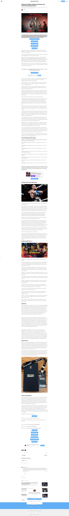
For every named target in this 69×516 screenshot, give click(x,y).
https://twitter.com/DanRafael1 (32, 426)
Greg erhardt (24, 467)
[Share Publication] (60, 1)
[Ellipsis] (47, 467)
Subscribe (63, 1)
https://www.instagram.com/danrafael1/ (34, 424)
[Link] (20, 138)
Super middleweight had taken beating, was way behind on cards (29, 484)
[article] (34, 484)
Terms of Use (38, 500)
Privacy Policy (39, 501)
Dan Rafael (24, 9)
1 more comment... (23, 477)
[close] (41, 489)
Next (45, 455)
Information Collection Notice (34, 501)
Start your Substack (32, 512)
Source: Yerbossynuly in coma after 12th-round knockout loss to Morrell (29, 483)
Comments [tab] (23, 460)
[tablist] (24, 460)
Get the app (42, 445)
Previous (24, 455)
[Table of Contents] (0, 258)
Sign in (67, 1)
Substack (31, 514)
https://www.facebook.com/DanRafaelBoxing (34, 428)
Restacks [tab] (26, 460)
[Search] (58, 1)
